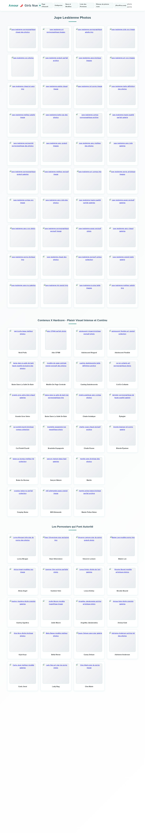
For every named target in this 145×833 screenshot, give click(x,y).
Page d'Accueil (45, 5)
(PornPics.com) (121, 5)
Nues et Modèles (68, 5)
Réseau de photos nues (102, 5)
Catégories (58, 5)
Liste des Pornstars (83, 5)
